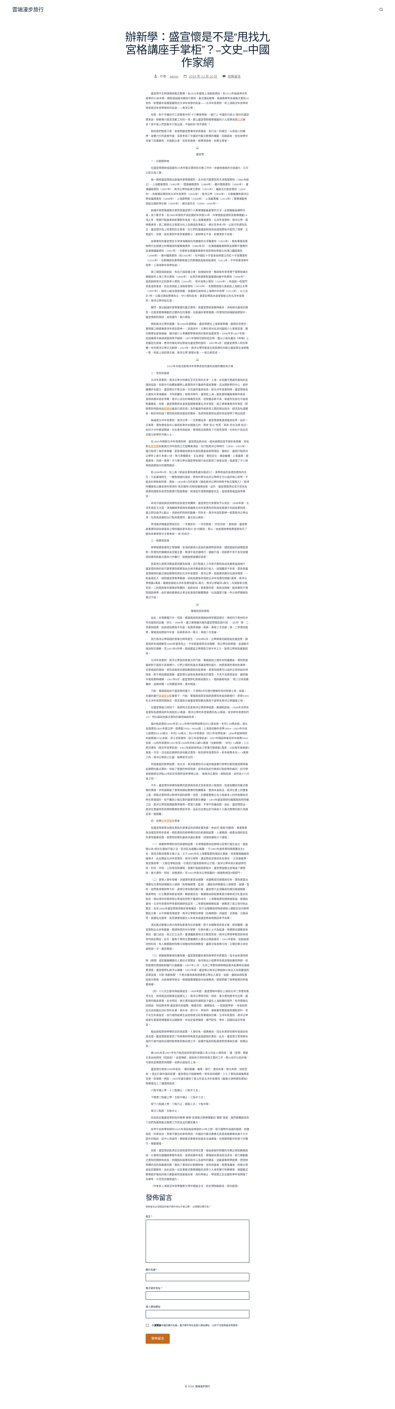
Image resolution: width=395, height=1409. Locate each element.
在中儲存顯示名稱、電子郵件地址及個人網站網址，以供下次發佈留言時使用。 (196, 1325)
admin (174, 76)
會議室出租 (165, 696)
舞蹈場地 (166, 409)
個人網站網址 (153, 1307)
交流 (240, 119)
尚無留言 (234, 76)
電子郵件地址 (154, 1288)
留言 (149, 1216)
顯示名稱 (151, 1269)
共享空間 (166, 821)
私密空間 (153, 446)
